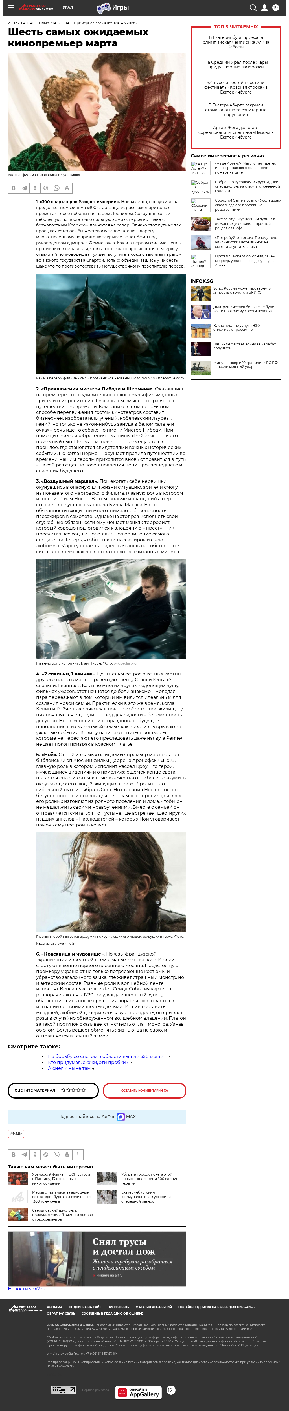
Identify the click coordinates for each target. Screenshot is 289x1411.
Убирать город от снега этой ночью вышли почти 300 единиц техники (149, 1178)
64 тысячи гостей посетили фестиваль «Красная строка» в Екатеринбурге (236, 87)
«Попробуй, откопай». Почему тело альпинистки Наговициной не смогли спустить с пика (246, 242)
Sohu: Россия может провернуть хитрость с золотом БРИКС (242, 290)
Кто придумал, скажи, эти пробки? (88, 1062)
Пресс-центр (118, 1307)
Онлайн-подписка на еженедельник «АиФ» (216, 1307)
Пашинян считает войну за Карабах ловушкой (244, 346)
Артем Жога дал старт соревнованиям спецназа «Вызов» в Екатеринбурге (236, 132)
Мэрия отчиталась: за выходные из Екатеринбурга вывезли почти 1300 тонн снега (61, 1196)
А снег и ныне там (69, 1068)
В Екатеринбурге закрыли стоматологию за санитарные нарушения (236, 110)
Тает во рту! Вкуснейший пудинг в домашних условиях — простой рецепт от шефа (245, 223)
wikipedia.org (125, 663)
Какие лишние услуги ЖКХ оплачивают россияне (236, 328)
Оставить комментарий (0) (144, 1090)
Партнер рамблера (95, 1390)
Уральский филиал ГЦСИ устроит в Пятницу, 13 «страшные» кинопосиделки (62, 1178)
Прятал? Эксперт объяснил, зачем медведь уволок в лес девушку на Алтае (245, 260)
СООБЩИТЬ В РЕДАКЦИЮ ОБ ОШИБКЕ (112, 1314)
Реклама (54, 1307)
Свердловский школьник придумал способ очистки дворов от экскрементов (62, 1214)
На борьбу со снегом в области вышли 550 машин (107, 1056)
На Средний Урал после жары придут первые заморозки (236, 65)
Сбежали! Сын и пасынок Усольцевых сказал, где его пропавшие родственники (248, 205)
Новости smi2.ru (26, 1289)
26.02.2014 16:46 (21, 23)
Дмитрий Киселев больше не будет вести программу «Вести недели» (244, 309)
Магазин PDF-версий (154, 1307)
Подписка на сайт (85, 1307)
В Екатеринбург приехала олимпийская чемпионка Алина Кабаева (236, 42)
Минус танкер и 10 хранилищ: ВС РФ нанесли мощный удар (245, 365)
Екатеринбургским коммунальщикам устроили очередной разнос (146, 1196)
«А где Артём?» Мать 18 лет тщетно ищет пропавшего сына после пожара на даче (245, 167)
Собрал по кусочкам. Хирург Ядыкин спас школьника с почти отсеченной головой (248, 186)
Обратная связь (61, 1314)
